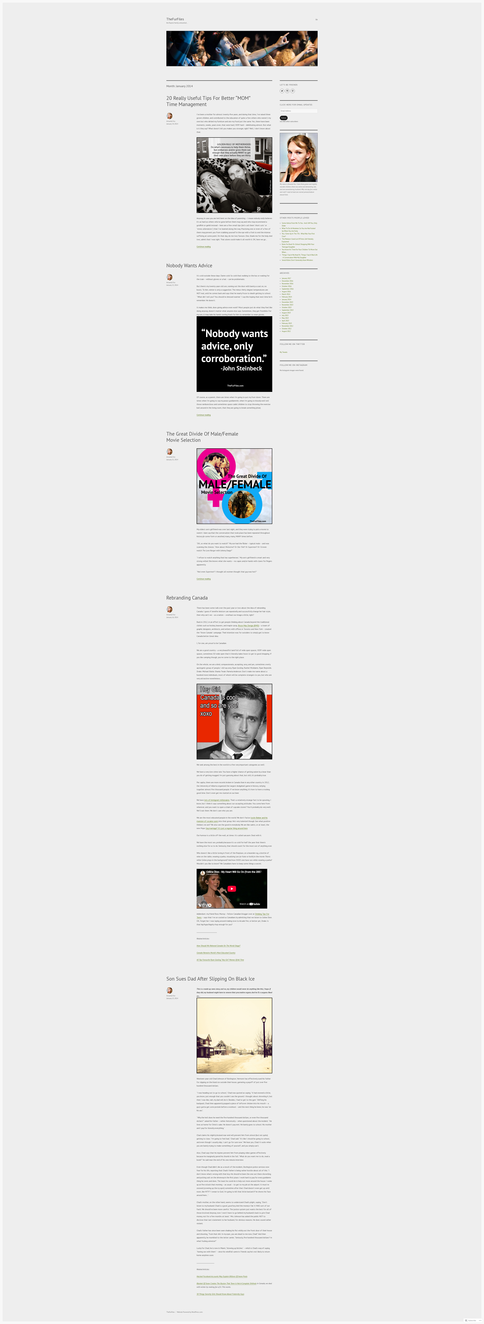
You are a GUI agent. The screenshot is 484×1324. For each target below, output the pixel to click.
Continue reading (204, 246)
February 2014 (287, 297)
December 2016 (287, 281)
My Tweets (283, 352)
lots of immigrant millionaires (217, 800)
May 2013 (285, 318)
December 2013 (287, 302)
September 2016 (287, 289)
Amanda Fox (170, 121)
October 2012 (286, 329)
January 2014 (286, 299)
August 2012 (286, 331)
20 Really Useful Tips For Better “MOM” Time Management (208, 101)
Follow (283, 118)
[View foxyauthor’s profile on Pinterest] (292, 91)
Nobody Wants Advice (189, 265)
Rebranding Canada (187, 597)
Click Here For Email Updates (296, 104)
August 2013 (286, 313)
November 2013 (287, 305)
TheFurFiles (175, 19)
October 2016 (286, 286)
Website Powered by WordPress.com (190, 1312)
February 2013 (287, 323)
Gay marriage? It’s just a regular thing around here (227, 828)
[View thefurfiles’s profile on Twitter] (282, 91)
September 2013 (287, 310)
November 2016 (287, 284)
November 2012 (287, 326)
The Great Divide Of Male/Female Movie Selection (202, 436)
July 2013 (285, 315)
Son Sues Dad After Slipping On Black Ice (210, 978)
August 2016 (286, 291)
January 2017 (286, 278)
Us (316, 19)
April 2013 (285, 321)
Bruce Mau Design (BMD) (248, 625)
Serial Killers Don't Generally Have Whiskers (297, 260)
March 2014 (286, 294)
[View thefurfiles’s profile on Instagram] (287, 91)
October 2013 (286, 307)
